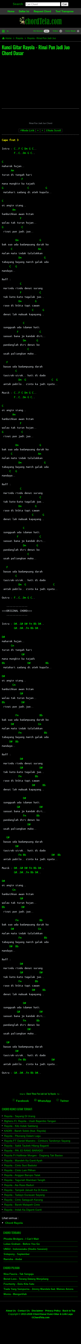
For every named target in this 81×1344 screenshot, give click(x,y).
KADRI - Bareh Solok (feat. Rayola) (25, 1130)
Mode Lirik (28, 130)
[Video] (60, 31)
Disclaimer (37, 1310)
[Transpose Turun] (38, 130)
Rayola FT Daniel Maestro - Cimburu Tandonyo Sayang (37, 1140)
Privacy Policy (53, 1310)
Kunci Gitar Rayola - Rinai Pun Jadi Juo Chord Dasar (36, 50)
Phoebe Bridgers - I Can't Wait (21, 1238)
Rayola (19, 38)
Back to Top (69, 1310)
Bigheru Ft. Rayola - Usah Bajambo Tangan (30, 1121)
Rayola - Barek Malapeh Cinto (22, 1204)
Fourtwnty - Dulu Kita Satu (19, 1284)
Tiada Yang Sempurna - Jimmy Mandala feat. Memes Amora (38, 1289)
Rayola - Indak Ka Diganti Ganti (23, 1209)
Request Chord (42, 11)
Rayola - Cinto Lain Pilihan (20, 1170)
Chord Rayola (14, 1222)
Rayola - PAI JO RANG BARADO (23, 1150)
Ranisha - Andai (13, 1259)
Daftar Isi (24, 11)
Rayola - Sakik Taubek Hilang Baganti (26, 1145)
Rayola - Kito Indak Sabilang (21, 1125)
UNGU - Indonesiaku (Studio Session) (25, 1249)
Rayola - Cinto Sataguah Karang (23, 1199)
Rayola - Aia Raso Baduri (19, 1185)
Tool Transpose (64, 11)
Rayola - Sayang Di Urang (19, 1116)
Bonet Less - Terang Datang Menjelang (26, 1279)
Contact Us (24, 1310)
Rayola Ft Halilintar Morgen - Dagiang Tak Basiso (33, 1155)
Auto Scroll (54, 130)
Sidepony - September (17, 1254)
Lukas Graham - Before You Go (22, 1244)
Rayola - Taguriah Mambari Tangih (24, 1179)
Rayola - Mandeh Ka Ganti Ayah (23, 1160)
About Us (11, 1310)
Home (11, 11)
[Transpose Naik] (42, 130)
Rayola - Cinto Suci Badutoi (20, 1165)
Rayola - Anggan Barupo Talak (22, 1175)
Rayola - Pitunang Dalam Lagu (22, 1135)
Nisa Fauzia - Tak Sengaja (19, 1274)
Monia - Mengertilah (15, 1294)
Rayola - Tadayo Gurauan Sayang (24, 1194)
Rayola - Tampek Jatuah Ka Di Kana (25, 1189)
